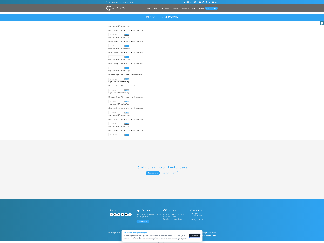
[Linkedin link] (209, 2)
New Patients (164, 8)
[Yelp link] (216, 2)
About (155, 8)
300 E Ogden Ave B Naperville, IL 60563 (196, 214)
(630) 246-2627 (191, 2)
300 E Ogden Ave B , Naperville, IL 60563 (120, 2)
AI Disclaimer (211, 233)
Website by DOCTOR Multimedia (204, 235)
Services (175, 8)
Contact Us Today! (169, 173)
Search (127, 34)
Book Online (211, 8)
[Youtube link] (213, 2)
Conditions (185, 8)
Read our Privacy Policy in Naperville (176, 239)
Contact (201, 8)
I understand (195, 235)
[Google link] (203, 2)
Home (148, 8)
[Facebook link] (200, 2)
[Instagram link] (206, 2)
